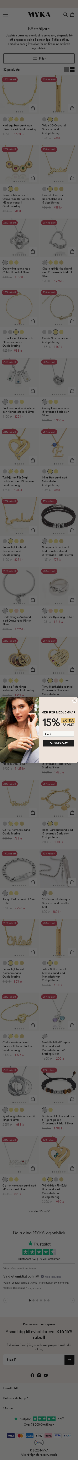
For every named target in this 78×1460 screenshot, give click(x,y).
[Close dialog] (75, 701)
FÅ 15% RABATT (58, 743)
